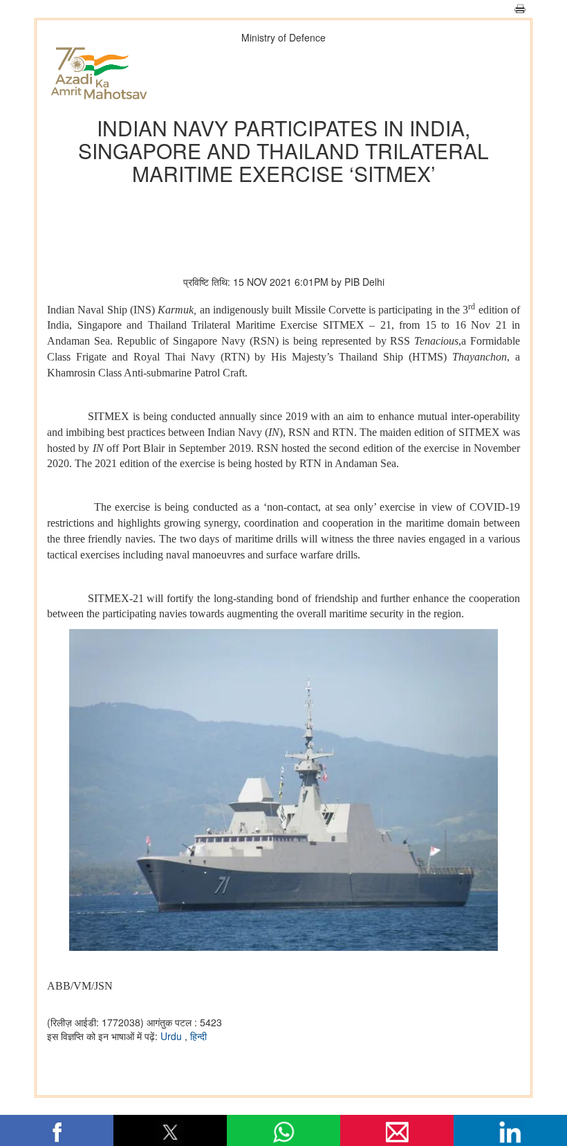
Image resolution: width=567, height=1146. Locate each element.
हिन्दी (198, 1036)
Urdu (172, 1036)
